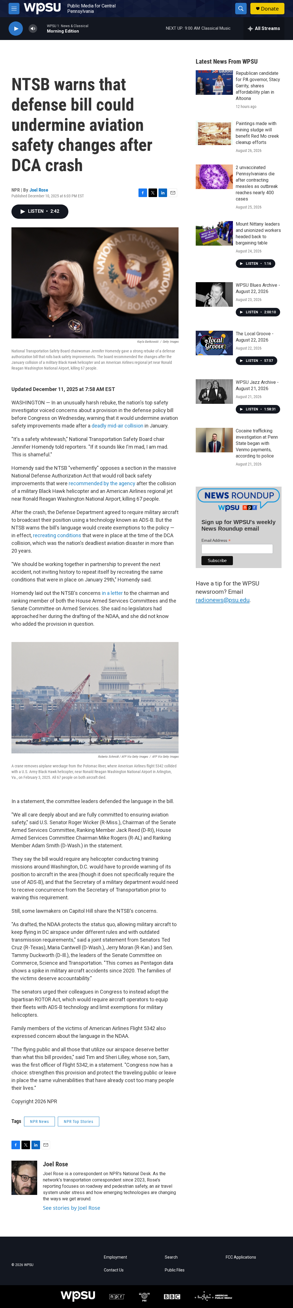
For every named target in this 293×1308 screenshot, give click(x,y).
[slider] (42, 28)
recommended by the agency (102, 483)
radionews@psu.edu (223, 600)
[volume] (33, 28)
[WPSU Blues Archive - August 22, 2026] (214, 294)
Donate (270, 9)
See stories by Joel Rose (71, 1207)
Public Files (175, 1270)
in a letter (112, 593)
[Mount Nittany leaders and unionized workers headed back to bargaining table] (214, 233)
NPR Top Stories (78, 1121)
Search (171, 1257)
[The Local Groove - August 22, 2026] (214, 343)
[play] (15, 28)
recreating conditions (57, 535)
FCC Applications (241, 1257)
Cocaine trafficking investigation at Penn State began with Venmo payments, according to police (257, 443)
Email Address (216, 540)
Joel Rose (38, 190)
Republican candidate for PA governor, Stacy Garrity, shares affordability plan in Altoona (258, 86)
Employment (115, 1257)
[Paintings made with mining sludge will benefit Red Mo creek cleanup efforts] (214, 133)
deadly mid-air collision (117, 426)
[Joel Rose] (24, 1178)
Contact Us (114, 1270)
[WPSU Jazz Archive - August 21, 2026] (214, 391)
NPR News (39, 1121)
